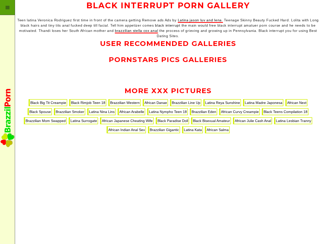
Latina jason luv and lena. (200, 20)
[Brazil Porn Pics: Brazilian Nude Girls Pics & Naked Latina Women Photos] (7, 122)
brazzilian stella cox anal (136, 31)
